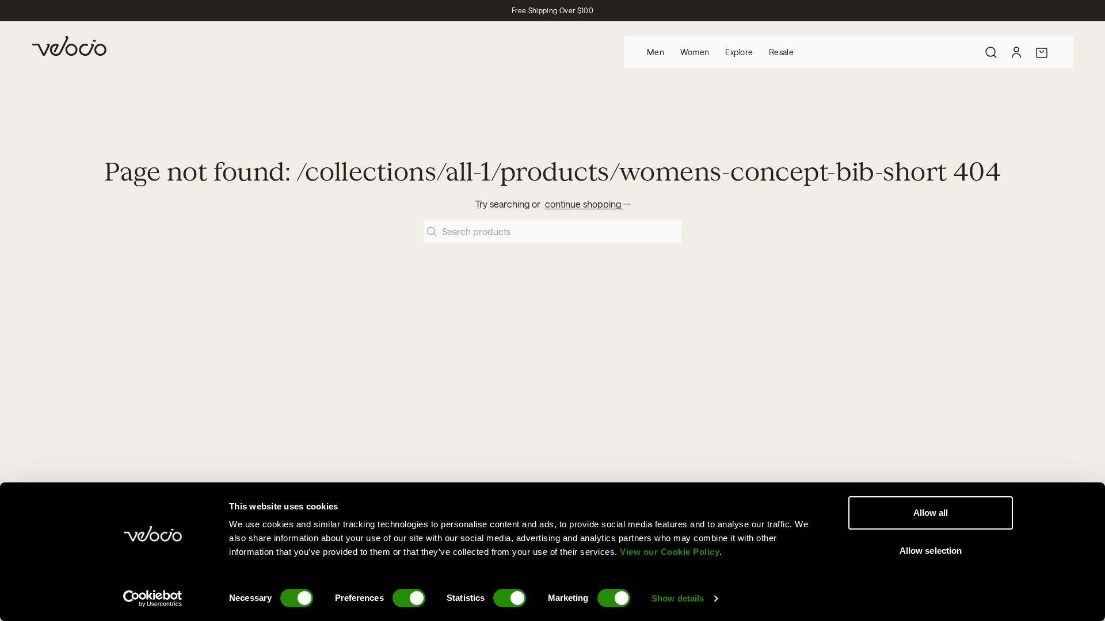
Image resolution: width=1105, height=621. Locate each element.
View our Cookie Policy (669, 552)
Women (694, 52)
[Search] (991, 52)
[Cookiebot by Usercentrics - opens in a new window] (152, 598)
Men (655, 52)
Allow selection (931, 550)
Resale (781, 52)
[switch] (409, 598)
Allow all (930, 513)
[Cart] (1041, 52)
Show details (677, 598)
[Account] (1016, 52)
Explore (739, 52)
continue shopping (584, 203)
